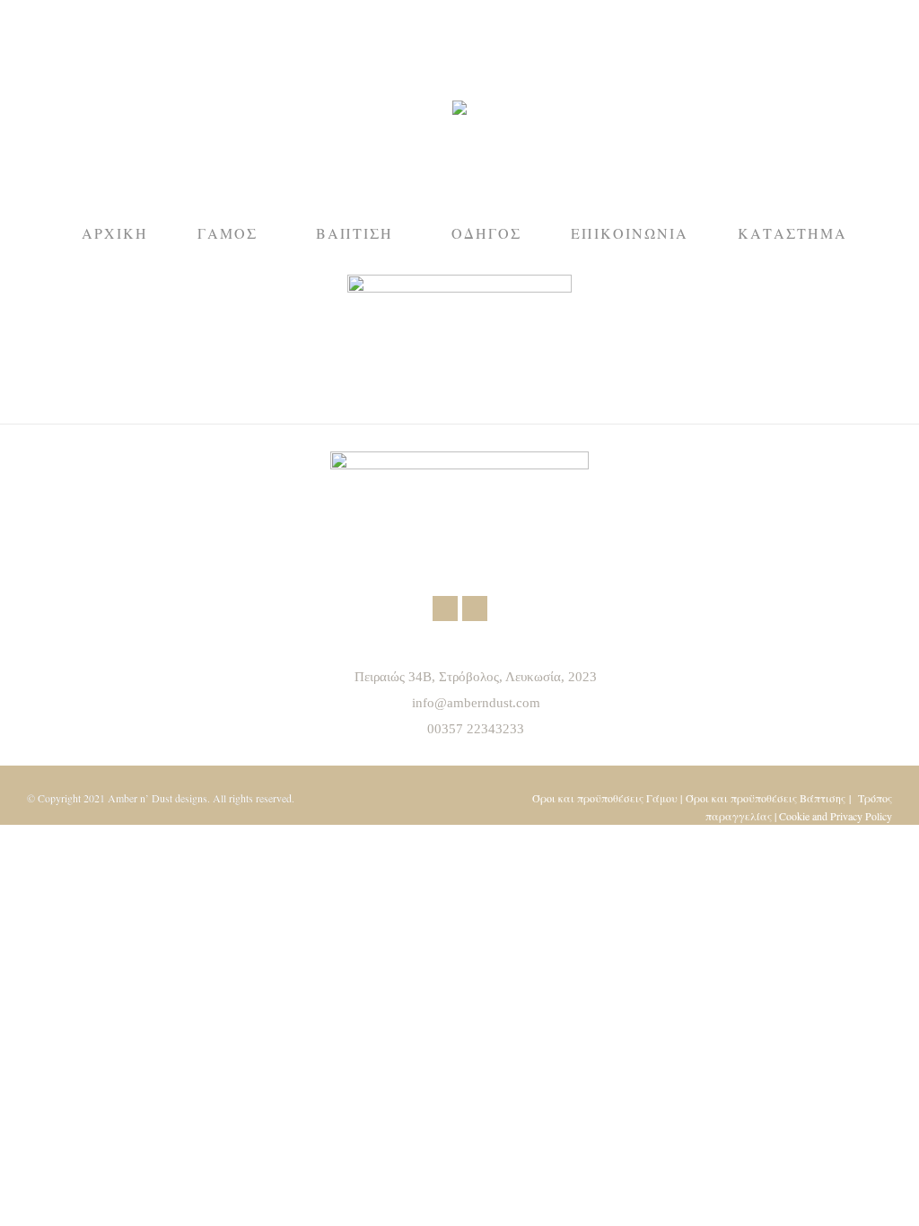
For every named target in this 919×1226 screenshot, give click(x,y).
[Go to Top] (892, 1199)
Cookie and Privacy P (823, 816)
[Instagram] (474, 608)
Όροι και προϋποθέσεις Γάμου (605, 798)
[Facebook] (445, 608)
